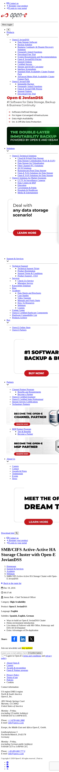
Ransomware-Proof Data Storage (32, 170)
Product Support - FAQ (28, 276)
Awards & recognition (16, 668)
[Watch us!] (8, 767)
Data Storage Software (27, 42)
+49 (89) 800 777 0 (16, 751)
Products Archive (19, 317)
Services (15, 278)
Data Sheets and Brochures (29, 293)
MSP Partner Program (21, 429)
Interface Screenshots (27, 69)
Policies (10, 680)
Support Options (25, 62)
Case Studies (23, 295)
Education (22, 185)
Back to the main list (12, 583)
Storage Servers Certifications (25, 402)
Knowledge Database (21, 286)
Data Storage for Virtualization (31, 163)
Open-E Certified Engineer (23, 397)
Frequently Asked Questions (30, 52)
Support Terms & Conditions (30, 273)
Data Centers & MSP (27, 183)
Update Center (18, 310)
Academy (16, 290)
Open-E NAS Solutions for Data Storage (35, 173)
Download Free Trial (27, 54)
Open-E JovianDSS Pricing (29, 59)
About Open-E (13, 663)
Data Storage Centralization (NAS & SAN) (36, 161)
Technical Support (20, 266)
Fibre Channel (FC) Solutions (30, 165)
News (14, 478)
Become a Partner (25, 394)
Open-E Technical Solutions (24, 156)
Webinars (22, 305)
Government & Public (27, 188)
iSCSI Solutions (24, 168)
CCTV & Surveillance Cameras (31, 180)
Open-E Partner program (17, 670)
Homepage (11, 566)
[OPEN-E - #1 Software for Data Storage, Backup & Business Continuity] (14, 19)
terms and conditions (32, 656)
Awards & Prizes (19, 471)
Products (10, 32)
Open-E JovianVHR (21, 81)
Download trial (8, 533)
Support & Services (15, 258)
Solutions (11, 148)
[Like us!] (7, 762)
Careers (15, 466)
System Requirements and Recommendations (37, 57)
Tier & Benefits (24, 431)
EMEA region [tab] (17, 691)
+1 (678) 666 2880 (16, 720)
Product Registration (26, 271)
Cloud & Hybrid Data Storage (31, 158)
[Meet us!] (7, 765)
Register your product (18, 6)
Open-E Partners (19, 330)
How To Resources (26, 303)
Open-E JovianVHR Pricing (30, 89)
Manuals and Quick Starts (29, 300)
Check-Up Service (26, 281)
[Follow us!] (7, 769)
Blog (14, 288)
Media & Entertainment (28, 192)
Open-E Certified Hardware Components (30, 313)
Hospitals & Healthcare (28, 190)
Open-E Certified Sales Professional (27, 399)
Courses (21, 308)
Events (15, 476)
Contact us (14, 3)
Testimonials (17, 473)
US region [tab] (5, 691)
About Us (11, 459)
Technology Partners (21, 404)
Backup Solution (25, 44)
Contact (15, 469)
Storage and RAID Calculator (30, 67)
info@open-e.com (16, 723)
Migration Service (25, 283)
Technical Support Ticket (28, 268)
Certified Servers (25, 64)
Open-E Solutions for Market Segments (29, 178)
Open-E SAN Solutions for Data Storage (35, 175)
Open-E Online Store (21, 327)
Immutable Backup (26, 84)
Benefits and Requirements (29, 392)
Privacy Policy (13, 675)
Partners (10, 382)
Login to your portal (18, 8)
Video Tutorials (24, 298)
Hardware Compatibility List (24, 315)
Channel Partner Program (23, 389)
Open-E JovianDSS (20, 40)
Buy (8, 320)
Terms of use (12, 677)
